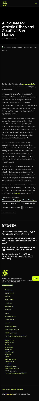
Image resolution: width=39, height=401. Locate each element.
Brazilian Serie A (9, 290)
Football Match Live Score (11, 207)
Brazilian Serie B (9, 293)
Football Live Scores (28, 203)
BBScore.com (10, 394)
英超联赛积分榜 (9, 299)
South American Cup (10, 316)
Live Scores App (28, 207)
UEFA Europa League (10, 333)
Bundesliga (8, 309)
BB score (17, 193)
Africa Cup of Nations (10, 326)
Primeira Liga (8, 303)
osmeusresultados (28, 84)
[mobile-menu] (34, 3)
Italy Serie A (8, 323)
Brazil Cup (7, 296)
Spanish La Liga (9, 306)
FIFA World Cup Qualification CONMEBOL (16, 336)
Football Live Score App (10, 203)
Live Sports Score (8, 212)
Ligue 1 (7, 313)
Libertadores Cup (9, 319)
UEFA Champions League (12, 329)
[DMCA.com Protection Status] (7, 286)
